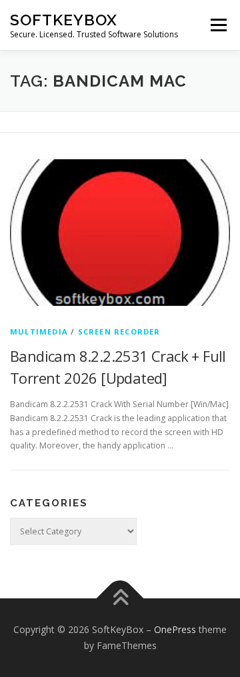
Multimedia (39, 332)
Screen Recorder (119, 332)
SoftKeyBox (63, 20)
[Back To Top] (120, 598)
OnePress (175, 629)
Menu (218, 25)
